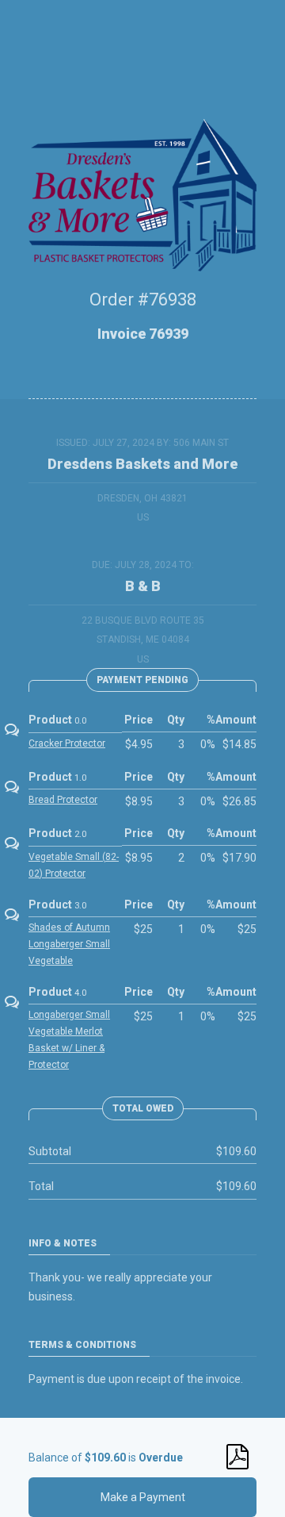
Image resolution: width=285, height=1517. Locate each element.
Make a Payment (143, 1497)
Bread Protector (62, 799)
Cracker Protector (66, 743)
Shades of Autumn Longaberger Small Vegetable (69, 944)
